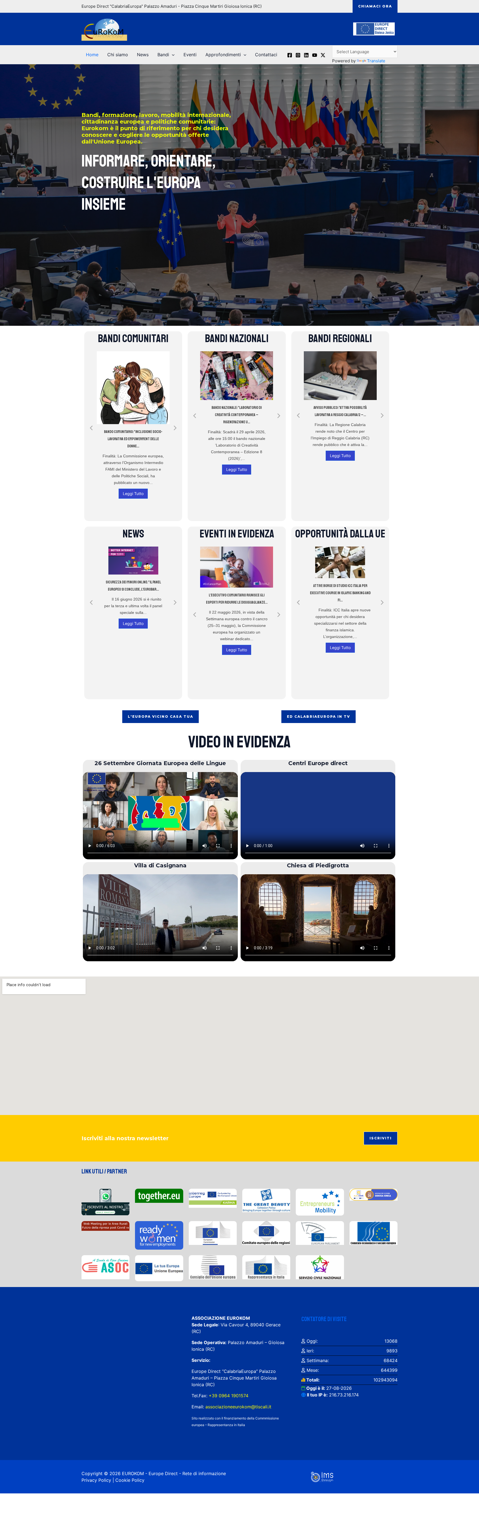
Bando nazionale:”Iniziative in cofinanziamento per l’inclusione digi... (237, 404)
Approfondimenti (223, 54)
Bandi (163, 54)
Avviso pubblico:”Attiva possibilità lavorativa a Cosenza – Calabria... (340, 411)
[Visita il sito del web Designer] (322, 1476)
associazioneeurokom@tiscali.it (238, 1406)
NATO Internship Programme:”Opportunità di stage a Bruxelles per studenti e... (340, 589)
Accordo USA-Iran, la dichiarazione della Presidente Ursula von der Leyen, (237, 591)
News (143, 54)
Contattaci (266, 54)
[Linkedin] (306, 55)
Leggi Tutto (133, 462)
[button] (375, 6)
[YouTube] (314, 55)
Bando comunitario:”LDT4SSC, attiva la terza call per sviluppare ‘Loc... (133, 411)
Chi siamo (117, 54)
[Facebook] (289, 55)
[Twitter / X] (322, 55)
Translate (376, 60)
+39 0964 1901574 (227, 1395)
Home (92, 54)
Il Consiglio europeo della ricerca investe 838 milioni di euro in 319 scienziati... (133, 592)
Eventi (190, 54)
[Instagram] (297, 55)
